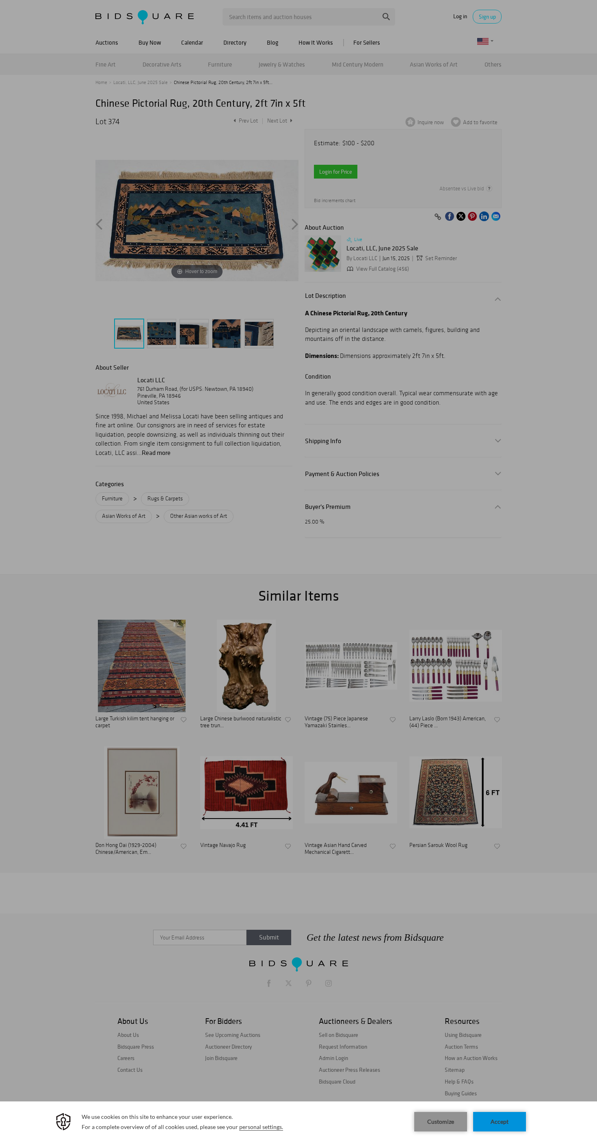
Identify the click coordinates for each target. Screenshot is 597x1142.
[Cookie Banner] (298, 1121)
